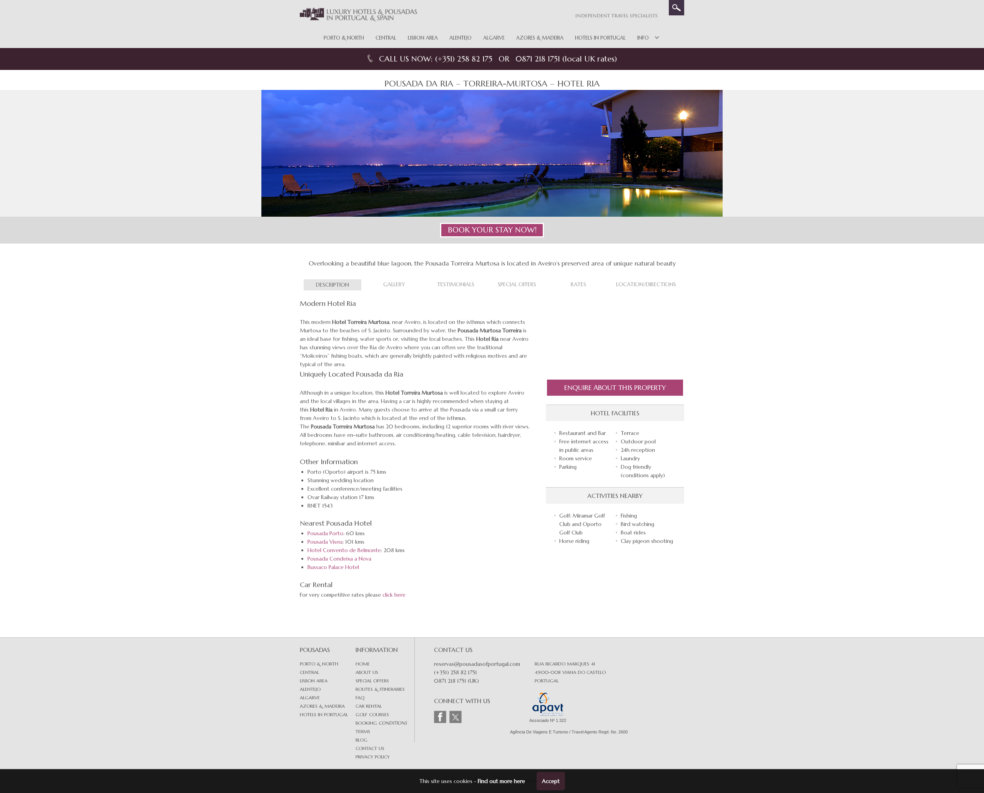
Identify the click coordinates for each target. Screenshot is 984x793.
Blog (361, 740)
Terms (363, 731)
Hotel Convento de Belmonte (344, 550)
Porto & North (344, 38)
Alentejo (460, 38)
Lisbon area (313, 681)
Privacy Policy (373, 757)
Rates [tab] (578, 284)
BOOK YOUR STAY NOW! (492, 230)
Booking (381, 723)
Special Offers (372, 681)
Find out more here (501, 781)
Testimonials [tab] (455, 284)
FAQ (360, 697)
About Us (367, 672)
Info (643, 38)
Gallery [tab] (394, 284)
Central (386, 38)
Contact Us (370, 748)
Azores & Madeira (539, 38)
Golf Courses (372, 714)
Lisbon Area (423, 38)
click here (394, 594)
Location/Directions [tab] (646, 284)
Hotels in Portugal (600, 38)
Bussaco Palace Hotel (333, 567)
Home (363, 664)
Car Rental (369, 706)
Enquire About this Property (615, 387)
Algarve (494, 38)
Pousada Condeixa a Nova (339, 558)
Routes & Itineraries (380, 689)
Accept (551, 781)
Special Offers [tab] (517, 284)
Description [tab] (332, 284)
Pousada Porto (325, 533)
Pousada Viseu (325, 541)
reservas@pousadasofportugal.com (477, 663)
